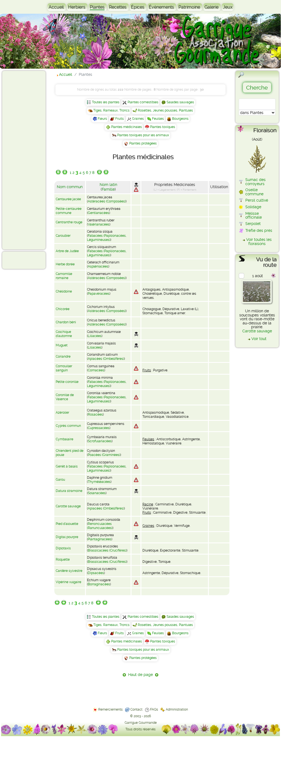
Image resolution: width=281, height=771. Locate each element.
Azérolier (62, 412)
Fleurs (102, 119)
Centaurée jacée (68, 199)
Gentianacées (98, 213)
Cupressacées (98, 428)
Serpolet (253, 223)
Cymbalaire (64, 439)
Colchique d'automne (64, 334)
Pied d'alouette (67, 524)
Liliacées (95, 336)
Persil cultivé (256, 200)
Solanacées (97, 493)
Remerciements (110, 709)
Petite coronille (67, 382)
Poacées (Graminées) (104, 455)
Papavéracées (98, 294)
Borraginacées (99, 584)
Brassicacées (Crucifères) (107, 550)
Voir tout (258, 338)
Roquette (63, 559)
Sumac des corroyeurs (255, 181)
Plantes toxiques (162, 127)
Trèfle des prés (258, 230)
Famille (108, 189)
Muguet (62, 345)
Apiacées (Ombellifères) (106, 359)
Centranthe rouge (69, 222)
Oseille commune (254, 192)
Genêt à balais (67, 466)
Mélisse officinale (253, 215)
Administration (177, 709)
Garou (60, 479)
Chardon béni (66, 322)
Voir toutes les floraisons (259, 241)
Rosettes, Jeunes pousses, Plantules (165, 110)
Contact (136, 709)
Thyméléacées (99, 482)
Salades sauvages (180, 102)
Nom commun (70, 187)
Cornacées (96, 370)
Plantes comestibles (143, 102)
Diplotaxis (63, 548)
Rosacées (95, 414)
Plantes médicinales (126, 127)
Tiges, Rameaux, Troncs (111, 110)
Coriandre (63, 356)
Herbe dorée (65, 264)
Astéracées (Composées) (107, 201)
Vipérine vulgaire (68, 582)
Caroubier (63, 236)
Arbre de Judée (67, 251)
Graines (138, 119)
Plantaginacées (99, 539)
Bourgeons (180, 119)
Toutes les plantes (105, 102)
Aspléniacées (98, 266)
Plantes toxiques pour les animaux (143, 135)
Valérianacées (98, 224)
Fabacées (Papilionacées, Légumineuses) (107, 238)
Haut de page (140, 674)
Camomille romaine (64, 276)
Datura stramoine (69, 491)
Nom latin (108, 184)
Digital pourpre (67, 537)
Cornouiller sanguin (64, 368)
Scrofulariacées (100, 441)
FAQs (154, 709)
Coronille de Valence (65, 397)
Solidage (253, 207)
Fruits (119, 119)
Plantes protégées (143, 143)
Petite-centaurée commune (69, 211)
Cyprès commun (68, 426)
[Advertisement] (26, 159)
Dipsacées (96, 573)
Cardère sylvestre (69, 571)
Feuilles (158, 119)
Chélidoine (64, 291)
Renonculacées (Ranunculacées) (100, 526)
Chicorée (62, 309)
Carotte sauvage (68, 506)
